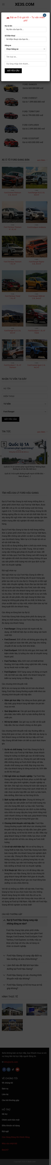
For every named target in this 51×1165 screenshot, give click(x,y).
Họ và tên (8, 26)
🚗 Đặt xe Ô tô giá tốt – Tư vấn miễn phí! (25, 19)
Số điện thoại (10, 36)
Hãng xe (8, 45)
